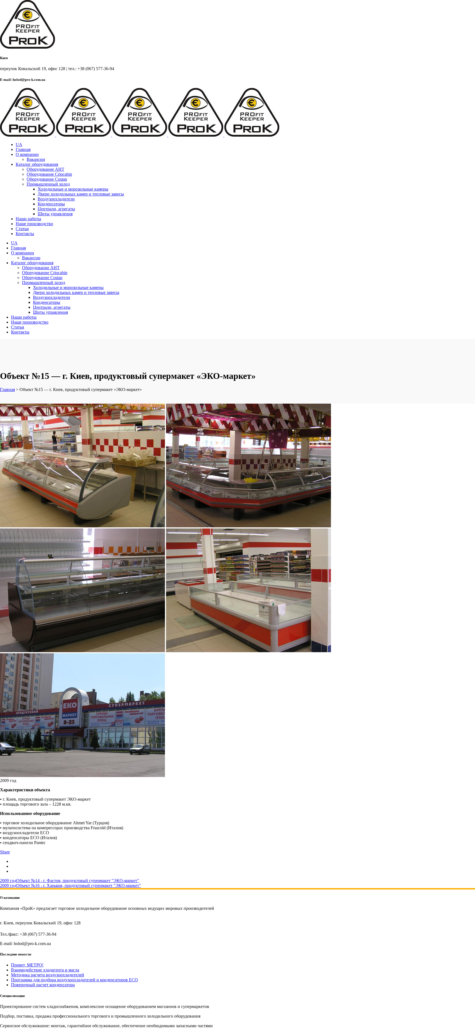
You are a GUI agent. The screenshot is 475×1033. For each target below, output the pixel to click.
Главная (7, 389)
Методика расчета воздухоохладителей (47, 975)
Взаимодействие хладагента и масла (45, 970)
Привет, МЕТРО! (27, 965)
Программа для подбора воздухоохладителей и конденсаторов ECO (74, 979)
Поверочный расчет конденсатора (43, 984)
